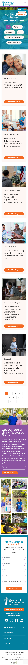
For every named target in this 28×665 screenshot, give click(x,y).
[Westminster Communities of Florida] (8, 3)
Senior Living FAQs (14, 42)
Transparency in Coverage (11, 659)
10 (23, 397)
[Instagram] (11, 620)
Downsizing (9, 32)
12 (15, 401)
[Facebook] (16, 620)
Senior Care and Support (14, 37)
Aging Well (17, 27)
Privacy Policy (6, 658)
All (8, 27)
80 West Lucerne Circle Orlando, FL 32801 (14, 615)
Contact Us (21, 14)
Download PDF (9, 473)
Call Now (21, 9)
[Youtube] (6, 620)
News (20, 32)
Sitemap (22, 659)
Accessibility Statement (18, 658)
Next (19, 401)
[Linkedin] (21, 620)
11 (11, 401)
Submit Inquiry (13, 588)
